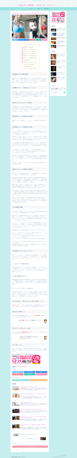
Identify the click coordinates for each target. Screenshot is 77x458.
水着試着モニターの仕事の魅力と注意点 (29, 53)
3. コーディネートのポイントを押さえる (30, 68)
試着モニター (25, 366)
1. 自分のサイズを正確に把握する (29, 64)
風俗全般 (14, 366)
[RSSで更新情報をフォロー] (39, 380)
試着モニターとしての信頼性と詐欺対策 (29, 57)
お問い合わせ (64, 455)
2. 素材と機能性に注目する (28, 66)
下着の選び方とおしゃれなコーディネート (30, 62)
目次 (28, 44)
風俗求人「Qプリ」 (16, 305)
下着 (17, 366)
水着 (19, 366)
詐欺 (22, 366)
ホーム (60, 455)
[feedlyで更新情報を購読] (20, 380)
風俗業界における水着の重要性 (28, 47)
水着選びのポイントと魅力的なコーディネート (30, 49)
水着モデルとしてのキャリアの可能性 (29, 51)
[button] (44, 40)
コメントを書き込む (30, 446)
